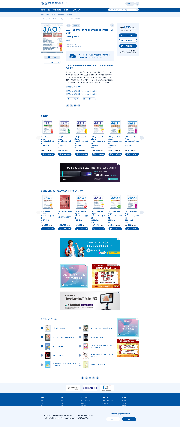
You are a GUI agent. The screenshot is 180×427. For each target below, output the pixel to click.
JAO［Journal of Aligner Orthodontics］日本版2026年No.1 (98, 141)
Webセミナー (84, 403)
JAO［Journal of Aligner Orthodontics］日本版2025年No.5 (132, 141)
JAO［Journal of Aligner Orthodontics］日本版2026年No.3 (64, 141)
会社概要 (124, 400)
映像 (53, 14)
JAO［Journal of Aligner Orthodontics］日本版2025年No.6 (115, 141)
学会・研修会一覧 (85, 400)
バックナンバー (74, 99)
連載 (62, 403)
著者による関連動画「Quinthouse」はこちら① (82, 91)
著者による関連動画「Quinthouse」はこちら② (82, 94)
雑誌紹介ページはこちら (75, 87)
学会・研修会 (57, 10)
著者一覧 (69, 14)
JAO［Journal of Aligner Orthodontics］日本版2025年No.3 (47, 216)
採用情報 (124, 405)
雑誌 (47, 14)
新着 (62, 400)
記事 (49, 10)
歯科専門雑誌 (76, 25)
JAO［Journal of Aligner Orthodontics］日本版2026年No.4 (47, 141)
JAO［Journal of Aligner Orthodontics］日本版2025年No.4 (115, 216)
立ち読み (53, 57)
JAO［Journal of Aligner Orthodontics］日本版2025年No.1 (81, 216)
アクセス (124, 403)
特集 (62, 405)
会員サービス (76, 10)
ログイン (130, 4)
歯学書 (43, 10)
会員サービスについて (107, 400)
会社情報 (124, 397)
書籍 (42, 14)
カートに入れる (129, 35)
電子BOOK (61, 14)
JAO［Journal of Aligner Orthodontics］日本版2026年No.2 (81, 141)
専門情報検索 (105, 403)
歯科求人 (66, 10)
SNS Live (83, 405)
